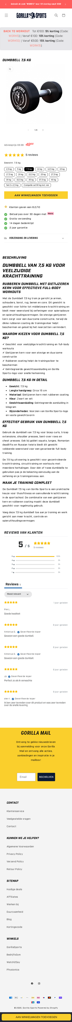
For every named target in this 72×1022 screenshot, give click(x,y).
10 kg (39, 169)
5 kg (19, 169)
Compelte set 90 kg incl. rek (36, 185)
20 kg (20, 174)
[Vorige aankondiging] (6, 4)
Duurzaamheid (15, 911)
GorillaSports (14, 947)
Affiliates (12, 896)
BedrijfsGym (14, 954)
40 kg (53, 180)
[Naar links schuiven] (28, 130)
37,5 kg (42, 180)
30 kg (8, 180)
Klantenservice (15, 811)
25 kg (43, 174)
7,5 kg (29, 169)
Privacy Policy (15, 853)
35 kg (31, 180)
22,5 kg (32, 174)
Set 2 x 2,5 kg (12, 185)
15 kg (62, 169)
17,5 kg (9, 174)
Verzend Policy (15, 861)
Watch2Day (13, 961)
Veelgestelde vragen (18, 818)
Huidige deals (14, 889)
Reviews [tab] (13, 584)
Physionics (13, 969)
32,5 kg (20, 180)
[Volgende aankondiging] (65, 4)
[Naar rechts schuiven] (43, 130)
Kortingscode (14, 926)
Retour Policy (14, 869)
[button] (6, 15)
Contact (11, 826)
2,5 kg (9, 169)
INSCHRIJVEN (46, 777)
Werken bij (13, 904)
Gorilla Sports (30, 1008)
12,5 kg (51, 169)
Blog (9, 919)
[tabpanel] (36, 650)
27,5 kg (54, 174)
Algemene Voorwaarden (20, 846)
